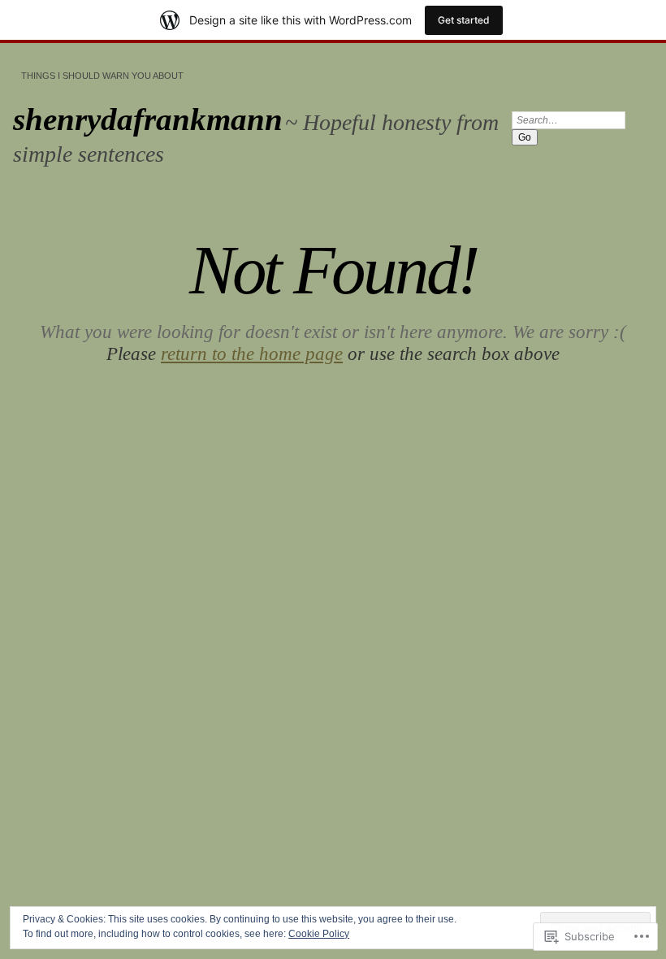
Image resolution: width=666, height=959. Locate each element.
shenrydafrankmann (148, 119)
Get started (464, 20)
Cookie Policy (318, 933)
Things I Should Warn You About (102, 75)
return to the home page (252, 353)
